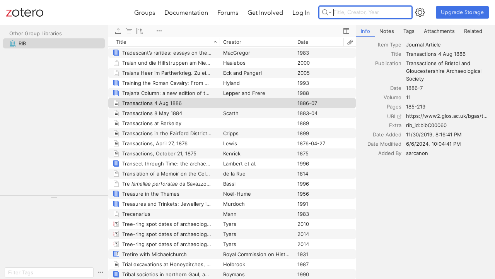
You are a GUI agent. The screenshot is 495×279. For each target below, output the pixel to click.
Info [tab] (365, 31)
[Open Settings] (420, 12)
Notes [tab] (386, 31)
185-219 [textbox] (415, 106)
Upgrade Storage (462, 12)
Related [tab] (473, 31)
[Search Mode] (327, 12)
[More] (159, 31)
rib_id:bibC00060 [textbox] (426, 125)
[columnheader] (164, 41)
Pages (394, 106)
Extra (395, 125)
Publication (388, 63)
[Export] (118, 31)
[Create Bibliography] (140, 31)
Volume (392, 97)
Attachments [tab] (439, 31)
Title (396, 54)
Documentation (186, 12)
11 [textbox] (408, 97)
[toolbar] (232, 31)
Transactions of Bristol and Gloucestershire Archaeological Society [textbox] (444, 71)
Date (395, 88)
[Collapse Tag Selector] (54, 197)
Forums (227, 12)
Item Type (389, 44)
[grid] (232, 158)
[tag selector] (54, 200)
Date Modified (384, 144)
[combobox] (448, 44)
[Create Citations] (129, 31)
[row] (232, 42)
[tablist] (425, 31)
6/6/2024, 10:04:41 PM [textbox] (433, 144)
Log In (301, 12)
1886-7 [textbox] (414, 88)
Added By (389, 153)
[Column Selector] (346, 31)
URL (392, 116)
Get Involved (265, 12)
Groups (144, 12)
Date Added (387, 134)
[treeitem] (54, 43)
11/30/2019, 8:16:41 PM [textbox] (434, 134)
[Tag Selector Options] (101, 272)
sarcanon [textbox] (417, 153)
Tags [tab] (409, 31)
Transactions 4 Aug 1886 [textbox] (436, 54)
